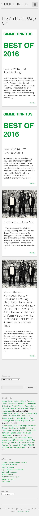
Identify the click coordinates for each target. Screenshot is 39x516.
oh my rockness (8, 479)
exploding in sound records (13, 469)
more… (32, 103)
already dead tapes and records (14, 462)
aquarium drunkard (9, 464)
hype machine (7, 474)
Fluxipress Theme (23, 511)
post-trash (6, 481)
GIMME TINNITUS (14, 4)
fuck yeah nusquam (9, 472)
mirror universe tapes (10, 477)
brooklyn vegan (8, 467)
